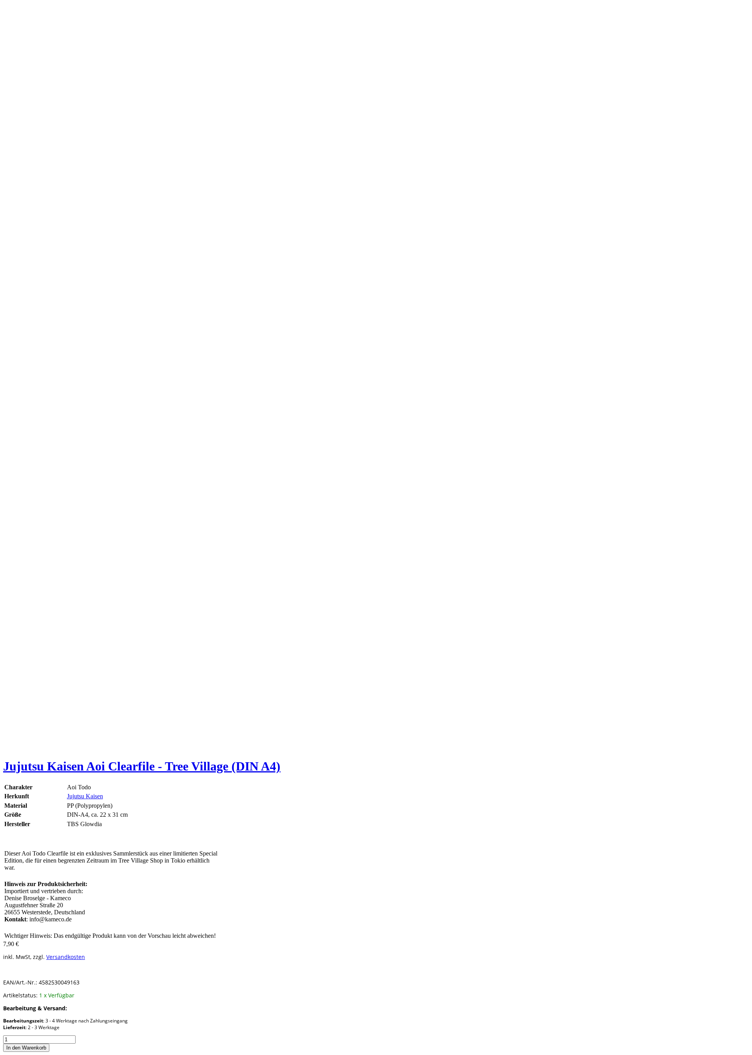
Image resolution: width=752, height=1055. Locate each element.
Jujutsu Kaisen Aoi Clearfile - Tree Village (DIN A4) (141, 766)
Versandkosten (65, 957)
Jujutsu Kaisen (85, 796)
